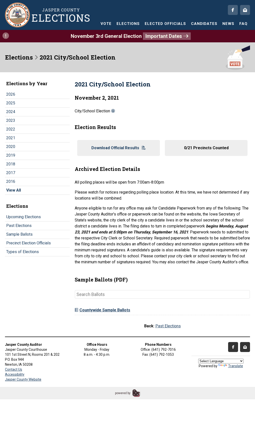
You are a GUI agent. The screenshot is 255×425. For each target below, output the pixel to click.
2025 (10, 103)
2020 (10, 146)
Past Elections (19, 225)
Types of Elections (22, 251)
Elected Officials (165, 23)
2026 (10, 94)
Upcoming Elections (23, 216)
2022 (10, 129)
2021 (10, 138)
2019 (10, 155)
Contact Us (13, 369)
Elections (128, 23)
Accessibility (14, 374)
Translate (235, 366)
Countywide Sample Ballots (104, 310)
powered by (122, 393)
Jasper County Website (23, 379)
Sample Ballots (19, 234)
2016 (10, 181)
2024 (10, 111)
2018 (10, 164)
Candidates (204, 23)
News (228, 23)
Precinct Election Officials (28, 243)
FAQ (243, 23)
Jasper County (61, 15)
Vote (106, 23)
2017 (10, 172)
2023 (10, 120)
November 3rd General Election (127, 36)
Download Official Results (115, 147)
